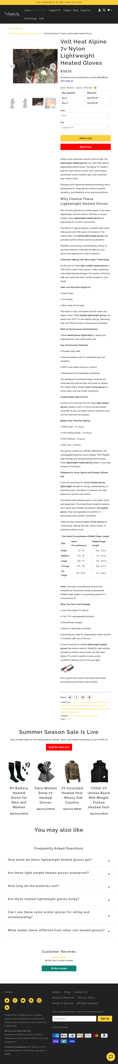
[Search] (104, 10)
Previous (11, 28)
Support (53, 10)
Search (56, 992)
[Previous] (12, 66)
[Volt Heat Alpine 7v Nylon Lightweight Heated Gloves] (32, 66)
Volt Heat (64, 1027)
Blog (75, 10)
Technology (30, 18)
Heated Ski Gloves (68, 705)
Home (27, 10)
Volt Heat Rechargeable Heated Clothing (86, 709)
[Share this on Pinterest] (82, 697)
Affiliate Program (87, 1003)
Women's (94, 716)
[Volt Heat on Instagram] (40, 1000)
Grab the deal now (59, 747)
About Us (85, 10)
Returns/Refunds (63, 997)
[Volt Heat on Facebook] (16, 1000)
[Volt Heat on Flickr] (13, 1007)
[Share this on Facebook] (76, 697)
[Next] (53, 66)
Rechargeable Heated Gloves (28, 33)
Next (20, 28)
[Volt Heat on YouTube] (24, 1000)
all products (78, 716)
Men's (86, 716)
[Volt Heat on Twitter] (7, 1000)
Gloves (68, 719)
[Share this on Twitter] (69, 697)
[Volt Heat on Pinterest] (32, 1000)
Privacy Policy (86, 997)
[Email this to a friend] (89, 697)
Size (62, 122)
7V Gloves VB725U (85, 702)
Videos (67, 10)
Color (62, 110)
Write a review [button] (59, 968)
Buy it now (85, 147)
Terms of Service (62, 1003)
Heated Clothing (101, 702)
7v (70, 716)
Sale (41, 18)
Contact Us (80, 992)
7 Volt (73, 702)
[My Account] (100, 10)
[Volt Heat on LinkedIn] (7, 1007)
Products (38, 10)
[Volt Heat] (12, 14)
